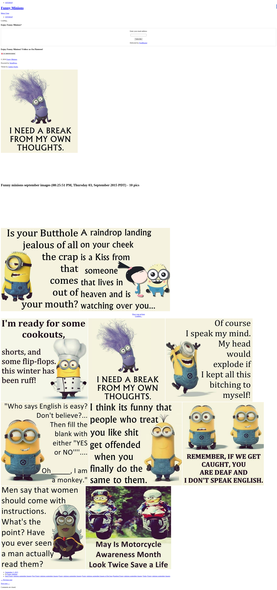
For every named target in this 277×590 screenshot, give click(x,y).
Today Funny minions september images (156, 576)
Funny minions (12, 574)
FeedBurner (143, 43)
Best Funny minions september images (18, 576)
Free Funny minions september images (45, 576)
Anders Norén (13, 67)
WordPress (13, 63)
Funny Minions (12, 8)
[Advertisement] (53, 166)
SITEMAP (9, 3)
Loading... (138, 316)
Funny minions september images (70, 576)
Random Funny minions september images (127, 576)
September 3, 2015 (11, 572)
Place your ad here (138, 314)
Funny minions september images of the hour (97, 576)
